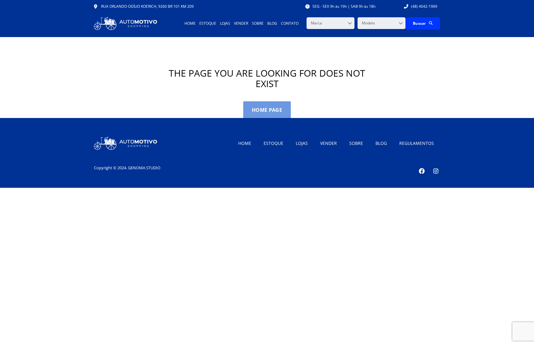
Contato (290, 23)
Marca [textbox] (316, 23)
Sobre (258, 23)
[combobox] (330, 23)
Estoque (207, 23)
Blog (272, 23)
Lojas (225, 23)
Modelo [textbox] (368, 23)
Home (190, 23)
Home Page (267, 110)
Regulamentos (416, 143)
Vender (241, 23)
